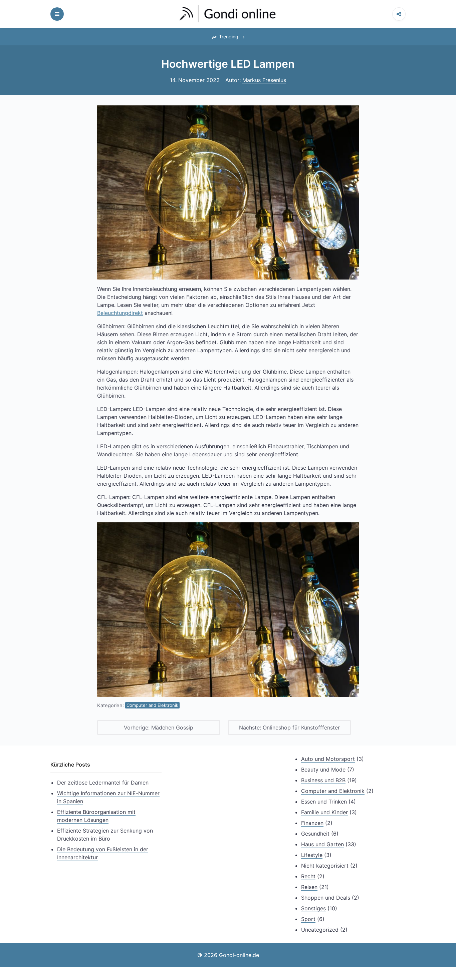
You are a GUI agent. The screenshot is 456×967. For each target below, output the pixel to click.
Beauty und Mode (323, 769)
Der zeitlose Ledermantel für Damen (103, 782)
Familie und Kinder (324, 812)
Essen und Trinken (324, 801)
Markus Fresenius (264, 80)
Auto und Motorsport (328, 759)
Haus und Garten (322, 844)
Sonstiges (313, 908)
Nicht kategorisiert (325, 865)
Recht (308, 876)
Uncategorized (319, 929)
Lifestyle (311, 855)
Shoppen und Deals (325, 897)
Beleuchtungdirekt (120, 313)
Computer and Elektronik (152, 705)
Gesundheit (315, 833)
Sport (308, 919)
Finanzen (312, 823)
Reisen (309, 887)
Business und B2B (323, 780)
